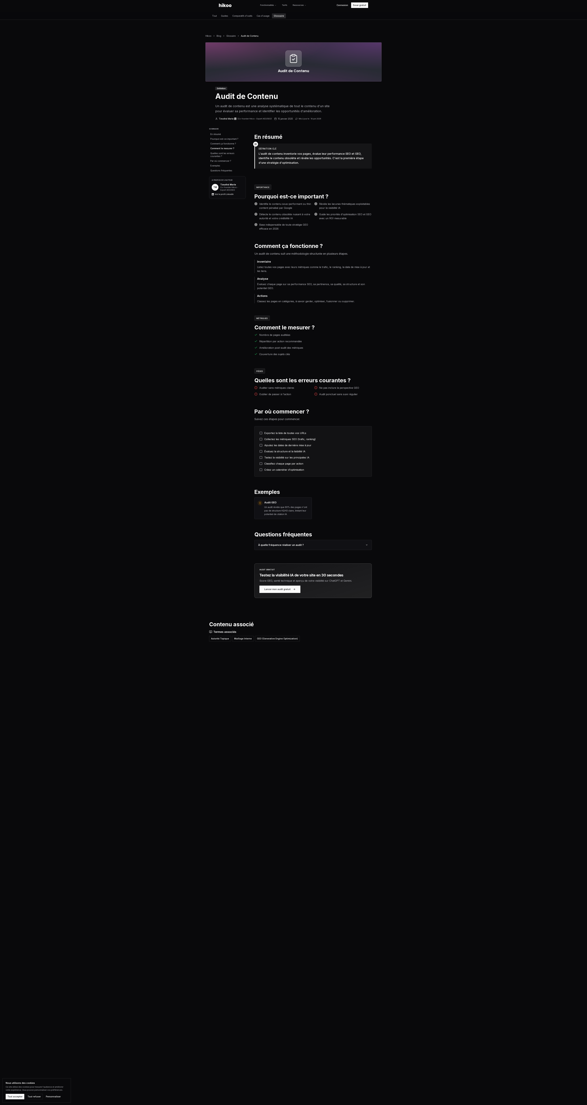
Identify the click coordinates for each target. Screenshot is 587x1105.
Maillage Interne (243, 638)
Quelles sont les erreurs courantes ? (222, 154)
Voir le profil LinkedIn (224, 194)
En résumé (215, 134)
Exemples (215, 165)
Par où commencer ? (220, 161)
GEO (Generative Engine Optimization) (277, 638)
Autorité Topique (220, 638)
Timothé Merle (226, 118)
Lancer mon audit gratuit (277, 589)
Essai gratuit (359, 5)
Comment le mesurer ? (222, 148)
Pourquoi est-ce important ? (224, 139)
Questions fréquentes (221, 170)
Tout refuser (34, 1096)
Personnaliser (53, 1096)
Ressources (298, 5)
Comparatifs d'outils (242, 16)
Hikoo (208, 36)
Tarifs (284, 5)
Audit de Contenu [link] (249, 36)
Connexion (342, 5)
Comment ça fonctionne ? (223, 143)
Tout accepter (14, 1096)
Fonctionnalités (267, 5)
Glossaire (279, 16)
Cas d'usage (263, 16)
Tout (214, 16)
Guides (224, 16)
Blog (219, 36)
